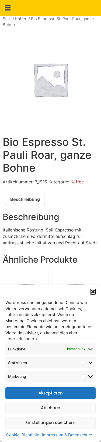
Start (7, 18)
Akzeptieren (51, 393)
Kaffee (21, 18)
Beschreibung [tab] (25, 199)
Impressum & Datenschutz (67, 434)
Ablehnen (50, 408)
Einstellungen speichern (50, 422)
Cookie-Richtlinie (22, 434)
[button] (93, 291)
